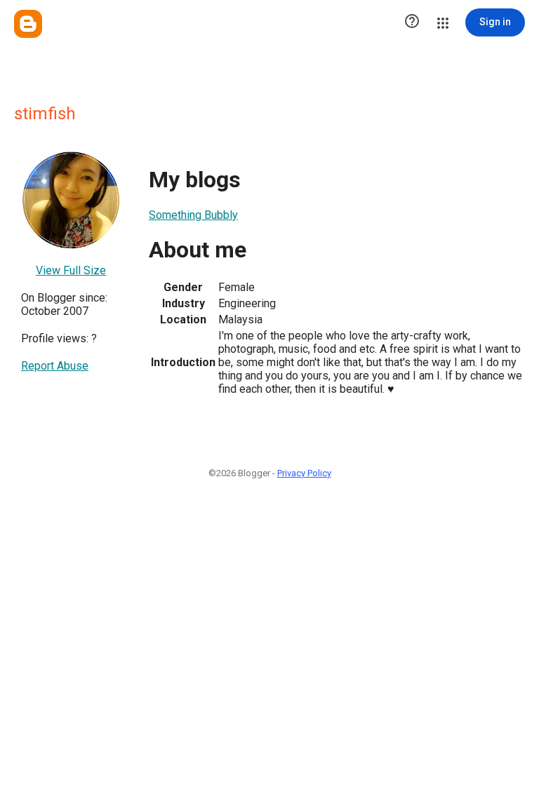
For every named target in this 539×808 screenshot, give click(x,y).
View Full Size (71, 270)
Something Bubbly (193, 215)
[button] (412, 22)
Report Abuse (54, 365)
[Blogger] (28, 24)
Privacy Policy (304, 473)
